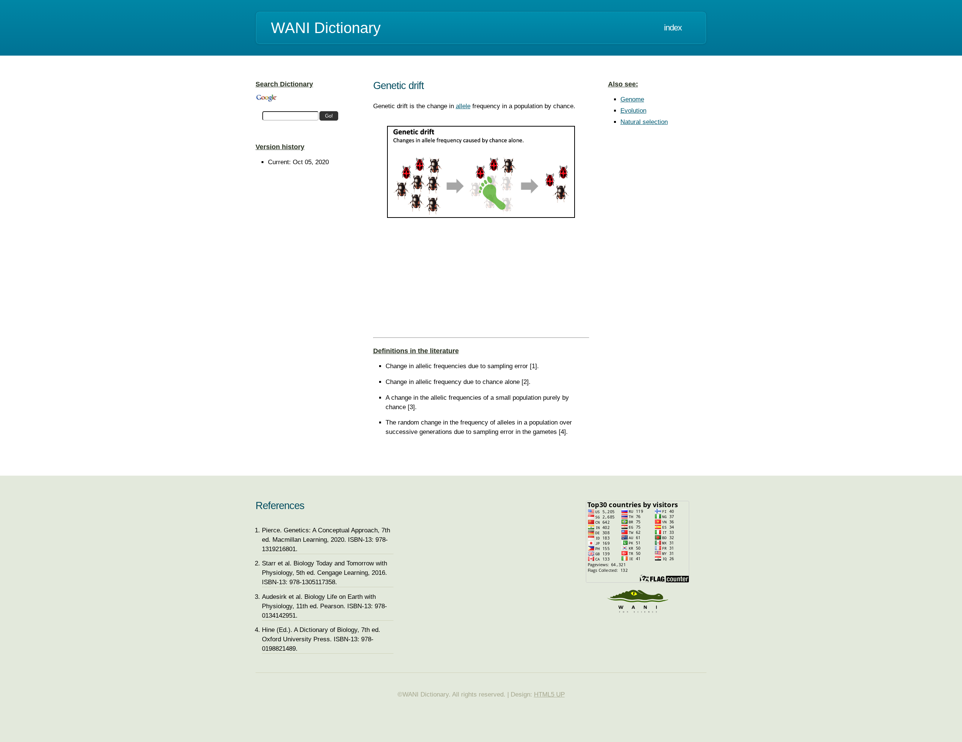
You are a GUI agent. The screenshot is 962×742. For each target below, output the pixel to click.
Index (673, 27)
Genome (632, 99)
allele (463, 106)
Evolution (633, 110)
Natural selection (644, 121)
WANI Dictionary (326, 28)
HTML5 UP (549, 694)
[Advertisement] (481, 281)
